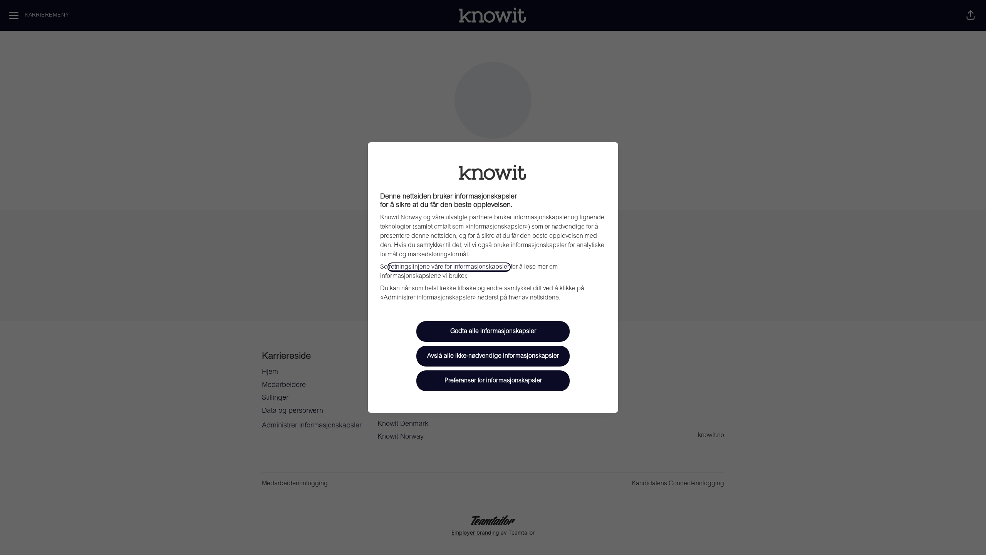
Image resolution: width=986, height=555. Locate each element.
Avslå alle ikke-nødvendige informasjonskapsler (493, 356)
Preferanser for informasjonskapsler (493, 381)
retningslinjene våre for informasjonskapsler (449, 267)
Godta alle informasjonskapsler (493, 331)
